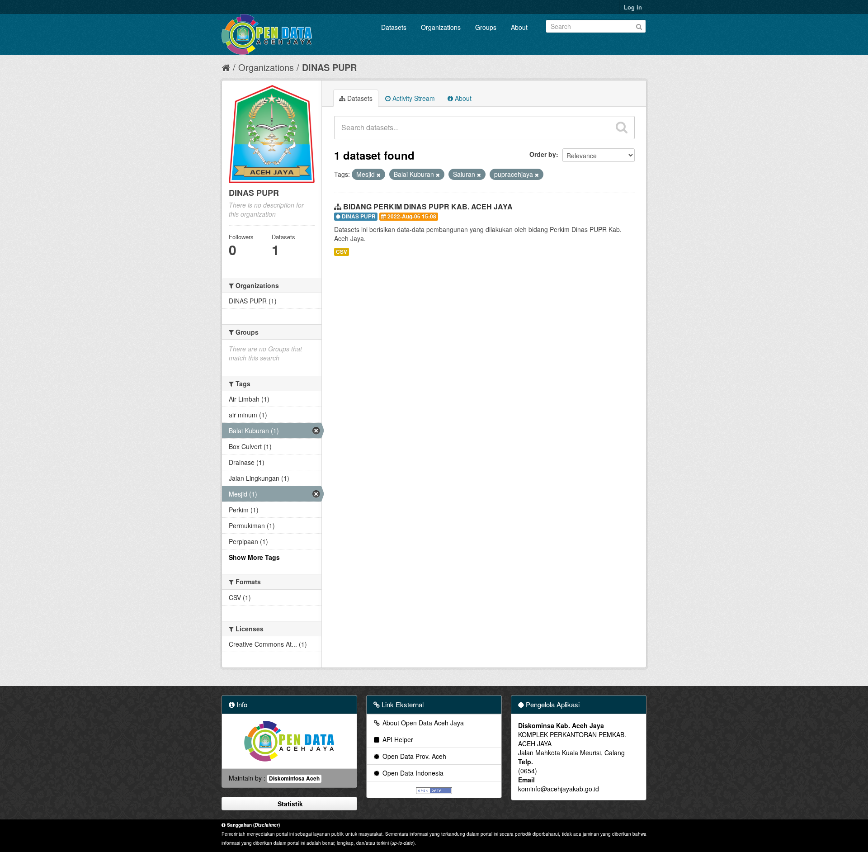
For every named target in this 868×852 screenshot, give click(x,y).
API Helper (397, 739)
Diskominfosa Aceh (294, 778)
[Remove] (379, 174)
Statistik (289, 803)
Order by (542, 154)
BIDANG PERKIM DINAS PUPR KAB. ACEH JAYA (428, 206)
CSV (341, 252)
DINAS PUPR (329, 67)
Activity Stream (413, 98)
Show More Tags (254, 557)
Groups (485, 27)
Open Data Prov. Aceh (413, 756)
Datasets (393, 27)
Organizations (441, 27)
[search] (621, 127)
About (519, 27)
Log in (633, 7)
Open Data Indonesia (412, 772)
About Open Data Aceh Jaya (422, 722)
